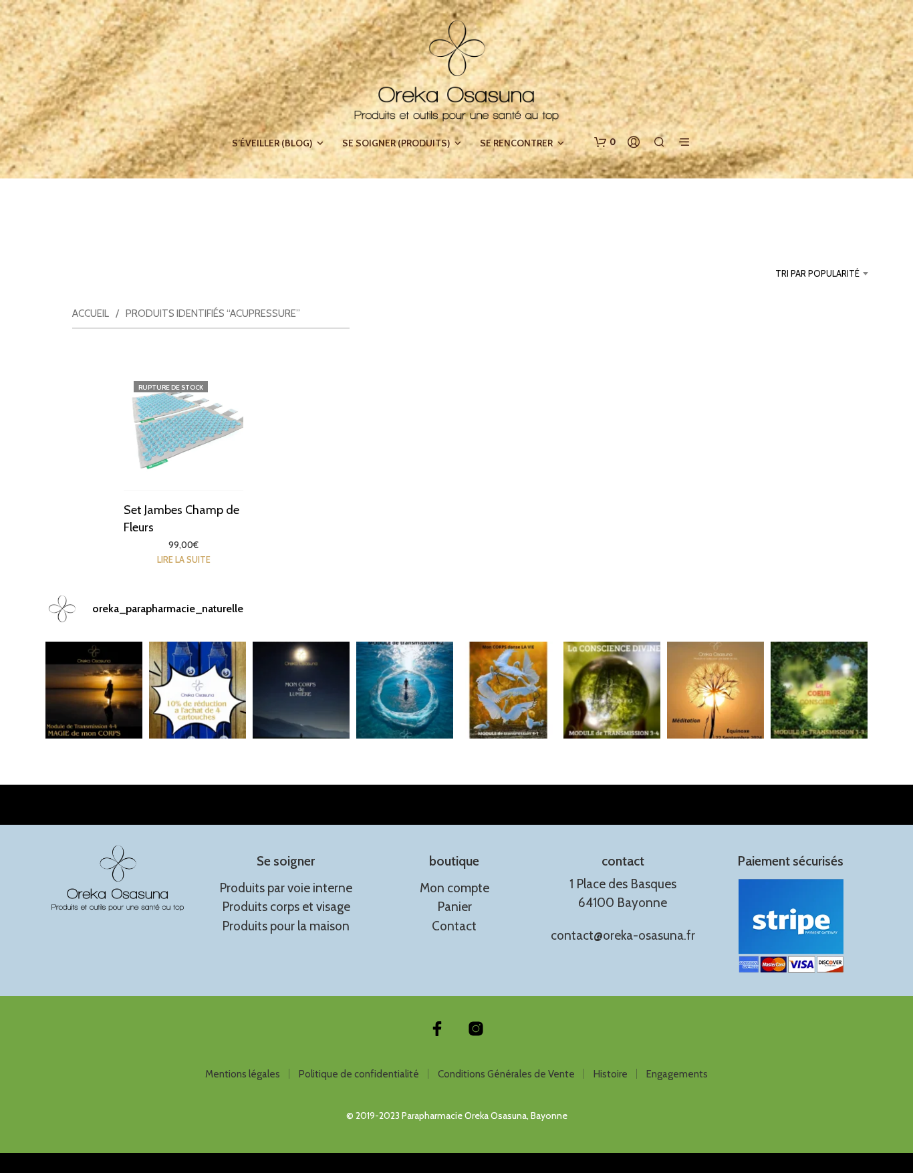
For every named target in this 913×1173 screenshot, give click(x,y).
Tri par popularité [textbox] (817, 273)
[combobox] (797, 273)
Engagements (677, 1074)
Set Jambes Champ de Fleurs (181, 518)
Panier (454, 906)
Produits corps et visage (286, 906)
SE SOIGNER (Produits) (396, 143)
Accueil (90, 313)
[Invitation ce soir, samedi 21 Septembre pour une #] (715, 690)
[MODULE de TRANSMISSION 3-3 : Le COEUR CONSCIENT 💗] (819, 690)
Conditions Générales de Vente (506, 1074)
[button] (605, 142)
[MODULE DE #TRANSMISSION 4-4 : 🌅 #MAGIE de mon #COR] (93, 690)
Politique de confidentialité (359, 1074)
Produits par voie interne (285, 888)
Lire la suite (183, 559)
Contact (454, 926)
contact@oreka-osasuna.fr (623, 935)
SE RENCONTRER (516, 143)
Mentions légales (242, 1074)
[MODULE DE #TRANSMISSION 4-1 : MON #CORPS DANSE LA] (508, 690)
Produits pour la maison (286, 926)
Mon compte (454, 888)
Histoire (611, 1074)
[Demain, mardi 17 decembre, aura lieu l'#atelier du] (301, 690)
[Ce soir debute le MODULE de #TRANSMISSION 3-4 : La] (611, 690)
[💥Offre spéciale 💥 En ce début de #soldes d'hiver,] (197, 690)
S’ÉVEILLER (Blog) (272, 143)
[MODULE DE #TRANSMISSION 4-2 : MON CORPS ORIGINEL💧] (404, 690)
